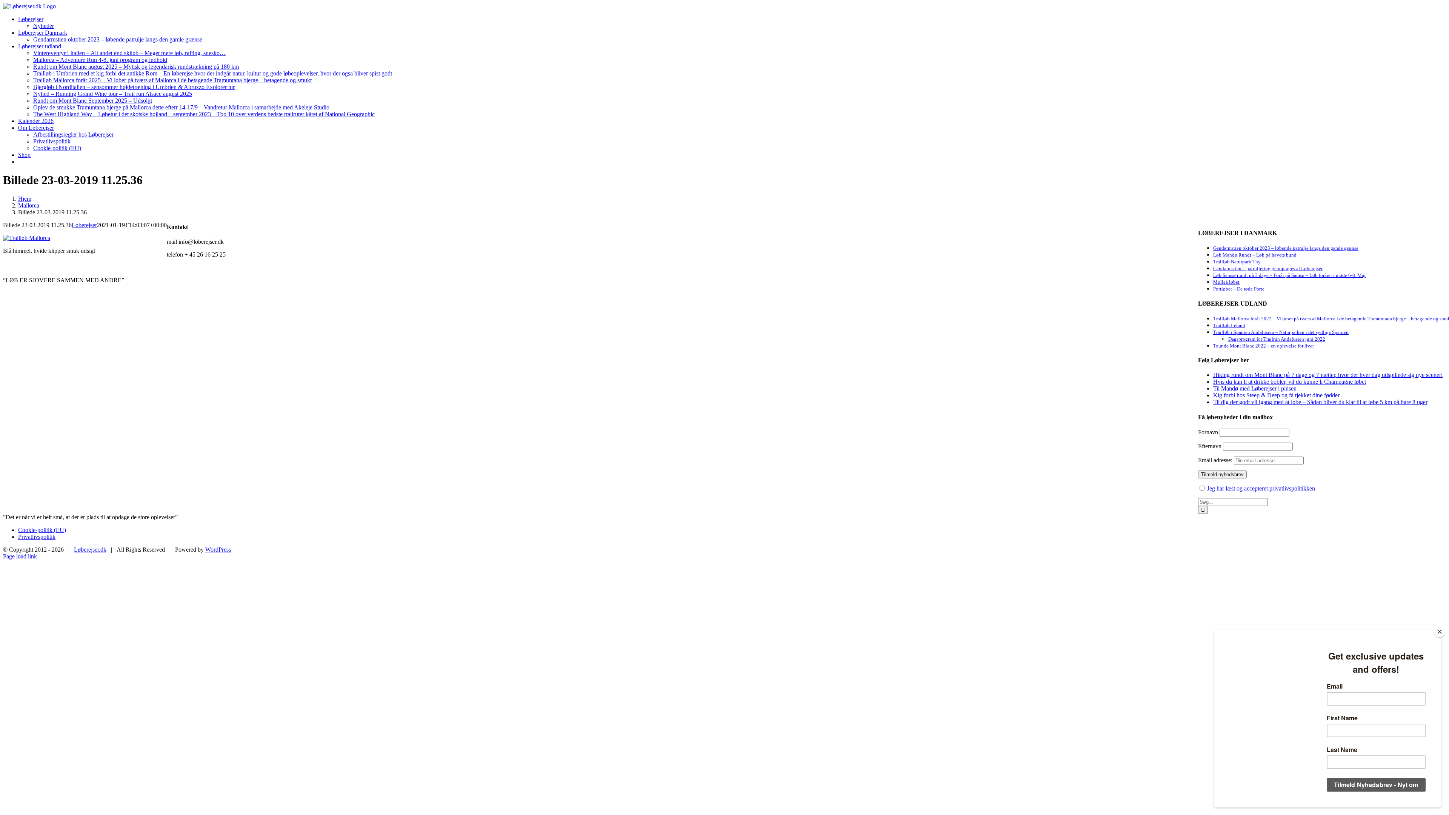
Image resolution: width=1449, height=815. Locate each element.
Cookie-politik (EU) (42, 530)
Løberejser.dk (90, 549)
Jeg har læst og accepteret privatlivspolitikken (1261, 488)
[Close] (1439, 631)
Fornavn (1208, 432)
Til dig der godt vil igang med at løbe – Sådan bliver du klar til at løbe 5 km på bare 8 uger (1320, 402)
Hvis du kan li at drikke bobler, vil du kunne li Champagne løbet (1289, 381)
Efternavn (1209, 446)
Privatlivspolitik (36, 537)
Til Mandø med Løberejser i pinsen (1255, 388)
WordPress (218, 549)
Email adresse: (1216, 460)
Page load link (20, 556)
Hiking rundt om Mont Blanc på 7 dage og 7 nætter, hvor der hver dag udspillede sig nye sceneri (1328, 375)
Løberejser (84, 225)
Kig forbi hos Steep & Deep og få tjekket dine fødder (1276, 395)
